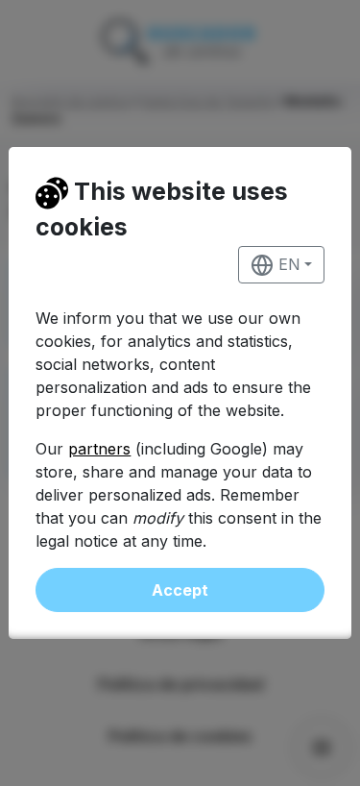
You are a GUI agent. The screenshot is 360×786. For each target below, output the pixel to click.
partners (99, 448)
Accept (180, 590)
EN (287, 264)
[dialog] (180, 393)
